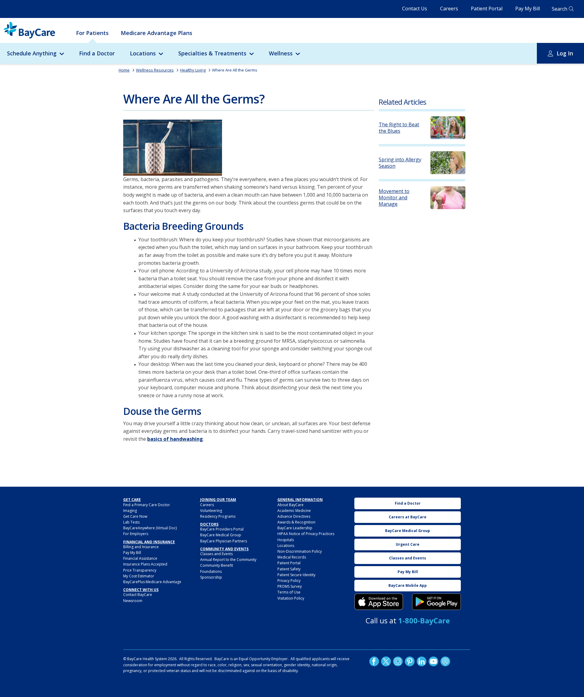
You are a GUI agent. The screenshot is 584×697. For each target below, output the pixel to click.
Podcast (445, 661)
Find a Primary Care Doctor (146, 504)
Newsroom (132, 600)
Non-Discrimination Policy (299, 551)
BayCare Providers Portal (222, 529)
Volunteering (211, 510)
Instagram (398, 661)
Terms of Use (289, 592)
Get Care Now (135, 516)
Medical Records (291, 557)
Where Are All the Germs (234, 70)
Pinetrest (410, 661)
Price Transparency (139, 570)
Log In (565, 53)
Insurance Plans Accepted (145, 564)
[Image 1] (172, 148)
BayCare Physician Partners (223, 541)
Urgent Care (407, 544)
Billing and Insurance (141, 546)
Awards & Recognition (296, 522)
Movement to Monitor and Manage (394, 197)
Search (559, 8)
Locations (143, 53)
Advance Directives (293, 516)
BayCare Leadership (294, 528)
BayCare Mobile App (407, 585)
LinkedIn (421, 661)
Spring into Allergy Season (400, 162)
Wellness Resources (155, 70)
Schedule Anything (32, 53)
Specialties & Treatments (212, 53)
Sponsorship (211, 577)
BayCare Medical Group (220, 535)
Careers (449, 8)
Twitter (386, 661)
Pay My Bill (527, 8)
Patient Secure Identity (296, 574)
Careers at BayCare (407, 517)
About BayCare (290, 504)
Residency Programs (217, 516)
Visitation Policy (290, 598)
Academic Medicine (294, 510)
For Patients (92, 33)
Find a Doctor (97, 53)
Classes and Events (216, 553)
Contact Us (414, 8)
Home (124, 70)
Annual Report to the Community (228, 559)
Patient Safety (289, 569)
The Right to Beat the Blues (399, 127)
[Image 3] (378, 602)
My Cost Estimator (138, 576)
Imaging (130, 510)
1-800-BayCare (424, 620)
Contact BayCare (137, 594)
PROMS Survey (289, 586)
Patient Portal (486, 8)
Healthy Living (193, 70)
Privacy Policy (289, 580)
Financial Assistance (140, 558)
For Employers (135, 533)
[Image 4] (436, 602)
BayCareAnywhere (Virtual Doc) (150, 528)
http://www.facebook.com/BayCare (374, 661)
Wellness (281, 53)
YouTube (433, 661)
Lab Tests (131, 522)
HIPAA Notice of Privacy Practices (305, 533)
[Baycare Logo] (29, 30)
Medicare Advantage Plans (156, 33)
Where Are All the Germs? (194, 98)
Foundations (211, 571)
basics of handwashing (175, 439)
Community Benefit (216, 565)
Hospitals (285, 539)
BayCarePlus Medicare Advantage (152, 581)
